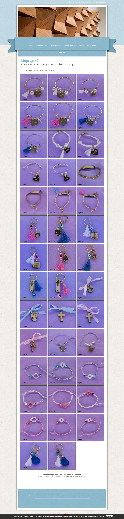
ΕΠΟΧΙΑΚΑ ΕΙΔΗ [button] (70, 46)
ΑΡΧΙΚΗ (30, 46)
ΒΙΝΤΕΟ (82, 46)
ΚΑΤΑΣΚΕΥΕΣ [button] (56, 46)
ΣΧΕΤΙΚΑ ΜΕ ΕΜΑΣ (42, 46)
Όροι (30, 495)
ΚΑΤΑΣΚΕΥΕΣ (60, 495)
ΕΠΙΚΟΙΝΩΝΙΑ (92, 46)
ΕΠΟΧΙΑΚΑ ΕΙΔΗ (72, 495)
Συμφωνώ (109, 517)
